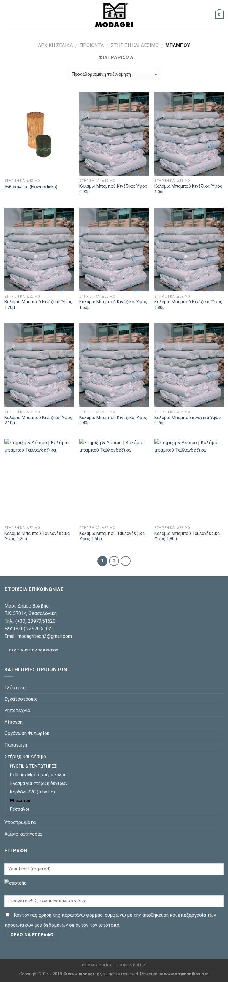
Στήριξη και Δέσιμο (135, 45)
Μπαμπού (20, 800)
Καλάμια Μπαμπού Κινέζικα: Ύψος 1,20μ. (38, 304)
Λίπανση (13, 722)
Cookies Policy (131, 965)
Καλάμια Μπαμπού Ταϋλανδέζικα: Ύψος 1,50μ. (112, 536)
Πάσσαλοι (19, 809)
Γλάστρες (15, 687)
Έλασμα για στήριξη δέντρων (38, 783)
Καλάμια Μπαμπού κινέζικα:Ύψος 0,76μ (187, 420)
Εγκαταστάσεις (21, 699)
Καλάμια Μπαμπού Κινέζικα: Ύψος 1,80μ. (188, 304)
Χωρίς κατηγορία (23, 834)
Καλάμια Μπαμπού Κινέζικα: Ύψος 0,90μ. (113, 189)
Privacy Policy (97, 965)
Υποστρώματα (20, 822)
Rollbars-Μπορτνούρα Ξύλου (38, 774)
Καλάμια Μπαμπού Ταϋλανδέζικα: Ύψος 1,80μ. (187, 536)
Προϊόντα (92, 45)
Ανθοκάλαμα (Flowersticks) (30, 186)
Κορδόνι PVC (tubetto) (32, 792)
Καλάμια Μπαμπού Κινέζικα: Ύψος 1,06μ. (188, 189)
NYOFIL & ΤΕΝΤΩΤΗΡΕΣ (33, 766)
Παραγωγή (15, 745)
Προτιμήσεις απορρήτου (33, 650)
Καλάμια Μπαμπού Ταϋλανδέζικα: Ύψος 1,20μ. (37, 536)
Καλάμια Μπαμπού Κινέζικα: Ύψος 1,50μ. (113, 304)
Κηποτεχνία (17, 710)
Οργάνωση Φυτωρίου (26, 733)
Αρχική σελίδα (55, 45)
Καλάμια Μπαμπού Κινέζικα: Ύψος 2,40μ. (113, 420)
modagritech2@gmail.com (45, 636)
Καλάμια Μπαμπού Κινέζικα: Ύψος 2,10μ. (38, 420)
